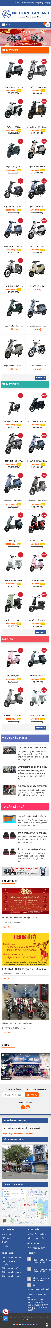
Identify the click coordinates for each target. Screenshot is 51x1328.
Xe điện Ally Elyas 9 (13, 540)
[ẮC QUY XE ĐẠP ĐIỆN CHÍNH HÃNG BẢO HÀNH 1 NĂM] (9, 851)
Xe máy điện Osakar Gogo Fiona (13, 620)
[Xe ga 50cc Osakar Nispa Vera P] (37, 70)
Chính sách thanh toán (12, 1257)
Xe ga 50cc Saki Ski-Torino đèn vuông (13, 365)
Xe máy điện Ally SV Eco (37, 421)
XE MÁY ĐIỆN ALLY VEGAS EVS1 (37, 461)
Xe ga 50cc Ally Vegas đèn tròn (13, 206)
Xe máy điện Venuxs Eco (13, 421)
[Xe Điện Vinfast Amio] (37, 602)
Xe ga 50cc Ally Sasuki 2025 (37, 206)
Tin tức (5, 1242)
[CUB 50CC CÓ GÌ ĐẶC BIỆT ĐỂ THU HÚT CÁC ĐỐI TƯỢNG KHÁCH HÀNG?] (9, 789)
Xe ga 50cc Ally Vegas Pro (13, 87)
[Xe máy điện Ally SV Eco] (37, 404)
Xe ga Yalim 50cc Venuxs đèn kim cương (13, 246)
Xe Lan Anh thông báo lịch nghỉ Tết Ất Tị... (21, 917)
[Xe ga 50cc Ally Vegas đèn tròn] (13, 189)
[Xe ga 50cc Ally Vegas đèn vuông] (37, 149)
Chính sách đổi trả (10, 1268)
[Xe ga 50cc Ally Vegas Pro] (13, 70)
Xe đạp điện (8, 638)
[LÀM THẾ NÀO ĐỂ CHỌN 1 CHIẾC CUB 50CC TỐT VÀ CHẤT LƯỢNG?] (9, 769)
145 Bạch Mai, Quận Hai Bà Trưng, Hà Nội (21, 1128)
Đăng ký (47, 3)
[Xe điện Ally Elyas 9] (13, 523)
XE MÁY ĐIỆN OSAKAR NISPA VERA (13, 461)
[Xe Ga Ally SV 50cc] (13, 109)
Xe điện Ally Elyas (37, 580)
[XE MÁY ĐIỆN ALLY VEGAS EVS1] (37, 443)
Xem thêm (40, 378)
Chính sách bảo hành (11, 1272)
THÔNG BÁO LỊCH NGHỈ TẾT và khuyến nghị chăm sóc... (25, 969)
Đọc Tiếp (6, 927)
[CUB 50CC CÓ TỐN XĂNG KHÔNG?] (9, 750)
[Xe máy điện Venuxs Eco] (13, 404)
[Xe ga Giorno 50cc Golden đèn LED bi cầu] (37, 109)
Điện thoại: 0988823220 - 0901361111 (19, 1133)
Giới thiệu (24, 3)
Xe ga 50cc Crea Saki (37, 286)
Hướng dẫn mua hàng (37, 1234)
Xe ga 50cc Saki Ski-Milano (13, 326)
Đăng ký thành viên (35, 1238)
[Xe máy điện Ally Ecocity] (37, 484)
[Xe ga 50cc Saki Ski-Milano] (13, 308)
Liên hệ (5, 1246)
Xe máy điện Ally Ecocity (37, 501)
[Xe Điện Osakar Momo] (13, 563)
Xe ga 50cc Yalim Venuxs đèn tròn (37, 246)
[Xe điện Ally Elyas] (37, 563)
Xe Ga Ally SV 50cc (14, 127)
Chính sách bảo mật (10, 1276)
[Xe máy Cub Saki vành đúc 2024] (13, 269)
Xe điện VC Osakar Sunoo (13, 715)
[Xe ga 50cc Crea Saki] (37, 269)
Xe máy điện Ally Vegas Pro (13, 501)
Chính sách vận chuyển (8, 1262)
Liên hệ (31, 3)
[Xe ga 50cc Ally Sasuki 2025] (37, 189)
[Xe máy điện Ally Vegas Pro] (13, 483)
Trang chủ (6, 1234)
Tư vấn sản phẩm (14, 738)
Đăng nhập (39, 3)
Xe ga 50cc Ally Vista (13, 166)
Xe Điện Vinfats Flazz (37, 540)
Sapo (25, 1319)
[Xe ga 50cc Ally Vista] (13, 149)
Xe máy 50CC (10, 50)
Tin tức (16, 3)
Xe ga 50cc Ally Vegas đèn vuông (37, 166)
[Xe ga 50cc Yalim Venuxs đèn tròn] (37, 229)
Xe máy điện (10, 384)
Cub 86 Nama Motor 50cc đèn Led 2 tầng (37, 365)
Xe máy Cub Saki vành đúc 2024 (13, 286)
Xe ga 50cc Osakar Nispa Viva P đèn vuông (37, 326)
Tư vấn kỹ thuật (14, 806)
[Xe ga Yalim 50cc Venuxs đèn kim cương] (13, 229)
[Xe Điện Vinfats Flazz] (37, 523)
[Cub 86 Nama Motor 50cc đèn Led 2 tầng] (37, 348)
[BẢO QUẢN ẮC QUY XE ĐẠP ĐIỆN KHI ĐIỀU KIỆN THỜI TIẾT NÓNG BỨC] (9, 835)
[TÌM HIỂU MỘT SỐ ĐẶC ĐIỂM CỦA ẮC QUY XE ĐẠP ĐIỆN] (9, 818)
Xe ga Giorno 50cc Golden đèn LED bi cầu (37, 127)
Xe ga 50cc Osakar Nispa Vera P (37, 87)
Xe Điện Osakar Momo (13, 580)
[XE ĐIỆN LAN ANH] (25, 14)
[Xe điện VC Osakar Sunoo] (13, 698)
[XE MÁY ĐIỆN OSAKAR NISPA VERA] (13, 444)
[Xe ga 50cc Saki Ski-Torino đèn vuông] (13, 348)
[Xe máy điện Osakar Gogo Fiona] (13, 603)
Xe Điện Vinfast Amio (37, 620)
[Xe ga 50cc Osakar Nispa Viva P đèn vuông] (37, 308)
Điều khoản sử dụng (36, 1248)
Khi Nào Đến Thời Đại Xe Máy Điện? (17, 1023)
